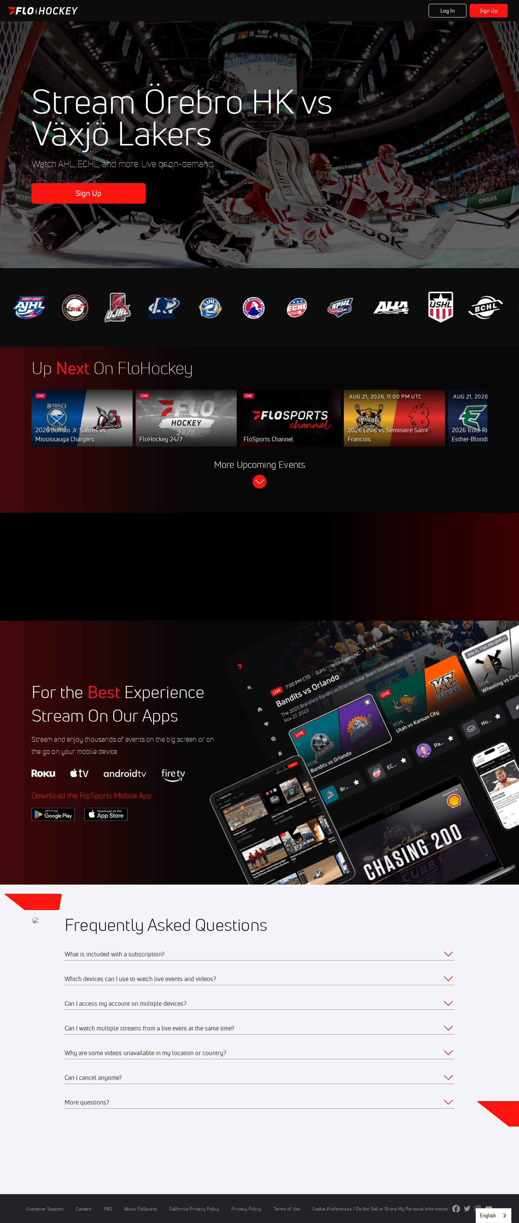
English (488, 1215)
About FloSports (140, 1209)
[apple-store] (106, 833)
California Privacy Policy (194, 1209)
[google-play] (53, 833)
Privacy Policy (246, 1209)
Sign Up (488, 10)
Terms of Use (287, 1209)
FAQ (108, 1209)
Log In (447, 10)
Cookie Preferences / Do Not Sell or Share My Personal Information (380, 1209)
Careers (84, 1209)
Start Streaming (82, 425)
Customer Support (45, 1209)
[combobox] (493, 1215)
